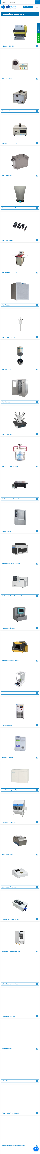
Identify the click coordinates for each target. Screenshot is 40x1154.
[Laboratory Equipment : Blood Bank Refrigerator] (20, 937)
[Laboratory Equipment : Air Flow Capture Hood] (20, 194)
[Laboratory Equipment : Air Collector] (20, 162)
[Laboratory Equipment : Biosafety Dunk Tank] (20, 840)
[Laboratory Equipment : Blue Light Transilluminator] (20, 1099)
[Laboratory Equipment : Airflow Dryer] (20, 420)
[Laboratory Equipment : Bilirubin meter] (20, 744)
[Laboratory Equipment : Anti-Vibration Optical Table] (20, 485)
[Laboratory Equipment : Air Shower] (20, 388)
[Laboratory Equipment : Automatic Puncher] (20, 614)
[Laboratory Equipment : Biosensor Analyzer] (20, 873)
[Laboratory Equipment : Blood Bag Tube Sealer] (20, 905)
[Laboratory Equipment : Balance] (20, 679)
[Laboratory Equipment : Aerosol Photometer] (20, 129)
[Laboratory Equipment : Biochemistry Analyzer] (20, 776)
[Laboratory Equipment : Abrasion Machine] (20, 32)
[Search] (37, 2)
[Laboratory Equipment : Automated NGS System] (20, 549)
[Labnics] (8, 7)
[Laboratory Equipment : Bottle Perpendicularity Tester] (20, 1131)
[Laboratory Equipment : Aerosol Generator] (20, 97)
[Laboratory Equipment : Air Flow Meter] (20, 226)
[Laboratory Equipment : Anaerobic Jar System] (20, 452)
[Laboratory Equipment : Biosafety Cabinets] (20, 808)
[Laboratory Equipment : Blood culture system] (20, 970)
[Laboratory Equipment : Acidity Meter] (20, 64)
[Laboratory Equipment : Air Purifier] (20, 291)
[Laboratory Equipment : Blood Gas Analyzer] (20, 1002)
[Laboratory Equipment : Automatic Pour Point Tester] (20, 582)
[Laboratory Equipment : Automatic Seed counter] (20, 646)
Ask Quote (27, 7)
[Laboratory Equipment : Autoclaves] (20, 517)
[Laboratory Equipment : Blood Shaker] (20, 1034)
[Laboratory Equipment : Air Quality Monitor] (20, 323)
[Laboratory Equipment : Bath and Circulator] (20, 711)
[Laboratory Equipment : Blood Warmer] (20, 1067)
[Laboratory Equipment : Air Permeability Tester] (20, 258)
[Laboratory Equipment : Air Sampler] (20, 355)
